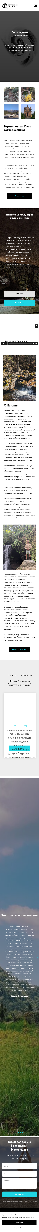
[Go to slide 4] (22, 869)
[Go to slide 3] (20, 869)
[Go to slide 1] (16, 869)
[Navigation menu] (35, 6)
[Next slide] (37, 825)
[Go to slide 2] (18, 869)
